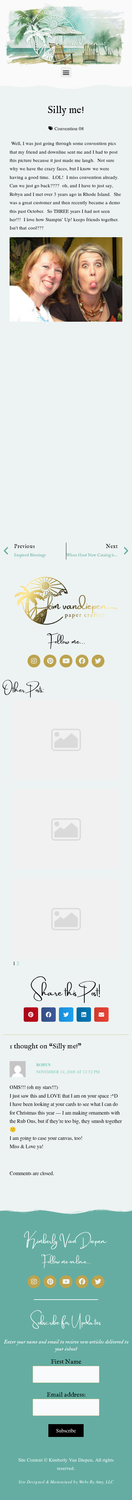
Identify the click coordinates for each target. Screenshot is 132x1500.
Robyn (43, 1064)
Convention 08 (69, 128)
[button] (66, 72)
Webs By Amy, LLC (96, 1482)
